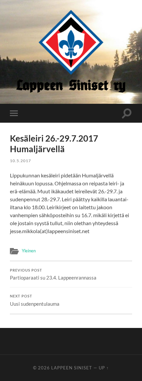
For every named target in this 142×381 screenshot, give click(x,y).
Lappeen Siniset (71, 367)
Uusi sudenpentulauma (34, 300)
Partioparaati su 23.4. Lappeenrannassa (53, 274)
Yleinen (29, 250)
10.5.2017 (20, 160)
